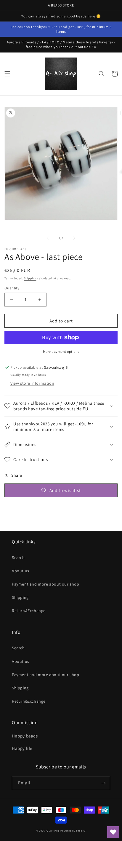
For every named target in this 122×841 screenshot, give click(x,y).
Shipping (30, 278)
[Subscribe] (103, 783)
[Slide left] (47, 238)
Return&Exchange (29, 610)
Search (18, 557)
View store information (32, 383)
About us (20, 570)
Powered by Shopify (73, 830)
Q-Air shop (53, 830)
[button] (7, 73)
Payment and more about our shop (45, 584)
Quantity (11, 288)
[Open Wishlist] (113, 832)
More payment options (61, 351)
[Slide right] (74, 238)
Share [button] (16, 475)
